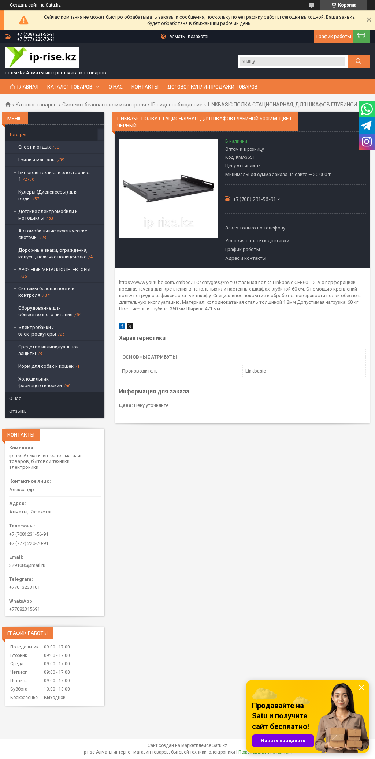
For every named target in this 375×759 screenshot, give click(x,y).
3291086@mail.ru (27, 565)
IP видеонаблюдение (177, 105)
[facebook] (122, 327)
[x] (130, 327)
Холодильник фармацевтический (40, 382)
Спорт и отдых (34, 147)
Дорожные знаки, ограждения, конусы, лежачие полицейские (53, 253)
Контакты (145, 86)
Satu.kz (219, 745)
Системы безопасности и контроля (104, 105)
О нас (116, 86)
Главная (27, 86)
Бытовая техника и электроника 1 (54, 176)
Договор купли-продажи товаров (212, 86)
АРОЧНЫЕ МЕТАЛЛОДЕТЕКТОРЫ (54, 269)
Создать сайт (24, 5)
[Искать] (359, 61)
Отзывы (18, 411)
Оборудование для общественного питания (45, 311)
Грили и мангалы (37, 159)
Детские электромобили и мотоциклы (48, 215)
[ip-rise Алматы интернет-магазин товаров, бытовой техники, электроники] (42, 58)
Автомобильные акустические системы (52, 234)
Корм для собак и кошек (46, 366)
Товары (17, 134)
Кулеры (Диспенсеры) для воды (48, 195)
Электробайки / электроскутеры (37, 331)
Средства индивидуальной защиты (48, 350)
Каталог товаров (69, 86)
